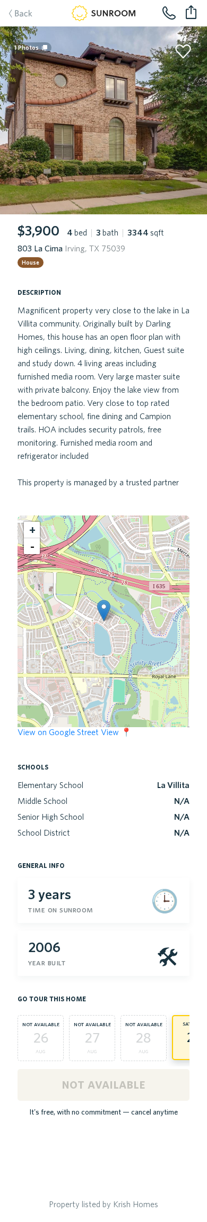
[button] (103, 610)
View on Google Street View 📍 (75, 732)
